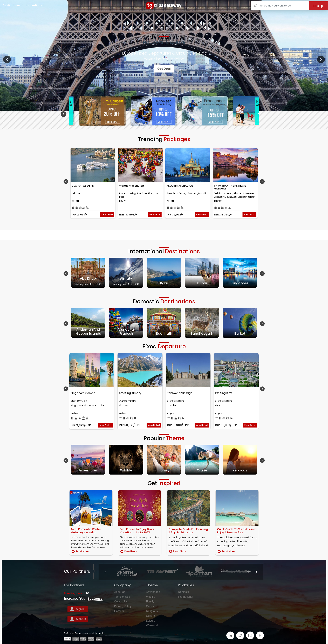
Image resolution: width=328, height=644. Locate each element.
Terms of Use (122, 596)
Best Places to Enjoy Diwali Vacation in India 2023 (137, 530)
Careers (119, 611)
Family (150, 601)
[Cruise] (202, 459)
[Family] (164, 459)
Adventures (153, 591)
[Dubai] (202, 272)
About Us (119, 591)
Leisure (150, 620)
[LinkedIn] (230, 635)
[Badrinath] (164, 322)
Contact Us (121, 601)
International (185, 596)
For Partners (74, 585)
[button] (7, 59)
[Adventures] (88, 459)
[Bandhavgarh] (202, 322)
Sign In (80, 609)
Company (122, 585)
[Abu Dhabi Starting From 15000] (88, 272)
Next (265, 114)
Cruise (150, 606)
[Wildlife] (126, 459)
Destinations (11, 5)
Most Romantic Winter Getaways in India (86, 530)
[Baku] (164, 272)
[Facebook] (260, 635)
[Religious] (240, 459)
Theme (152, 585)
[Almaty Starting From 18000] (126, 272)
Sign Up (81, 618)
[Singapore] (240, 272)
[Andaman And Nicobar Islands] (88, 322)
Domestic (183, 591)
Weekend (152, 625)
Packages (186, 585)
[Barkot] (240, 322)
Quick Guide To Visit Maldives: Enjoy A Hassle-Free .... (237, 530)
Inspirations (34, 5)
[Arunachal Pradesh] (126, 322)
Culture (150, 615)
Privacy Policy (122, 606)
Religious (152, 611)
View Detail (107, 214)
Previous (64, 114)
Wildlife (150, 596)
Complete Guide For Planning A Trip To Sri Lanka (188, 530)
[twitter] (240, 635)
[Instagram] (250, 635)
